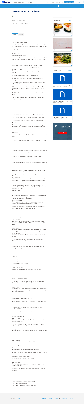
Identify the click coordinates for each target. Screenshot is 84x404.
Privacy (56, 398)
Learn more (55, 6)
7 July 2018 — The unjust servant (60, 117)
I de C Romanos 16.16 (57, 86)
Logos (18, 398)
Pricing (52, 2)
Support (72, 398)
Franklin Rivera (56, 102)
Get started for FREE (69, 2)
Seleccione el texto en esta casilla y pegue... (63, 85)
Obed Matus (55, 118)
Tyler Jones (17, 16)
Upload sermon (59, 2)
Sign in (80, 2)
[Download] (71, 35)
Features (47, 2)
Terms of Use (64, 398)
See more (70, 20)
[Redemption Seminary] (62, 131)
